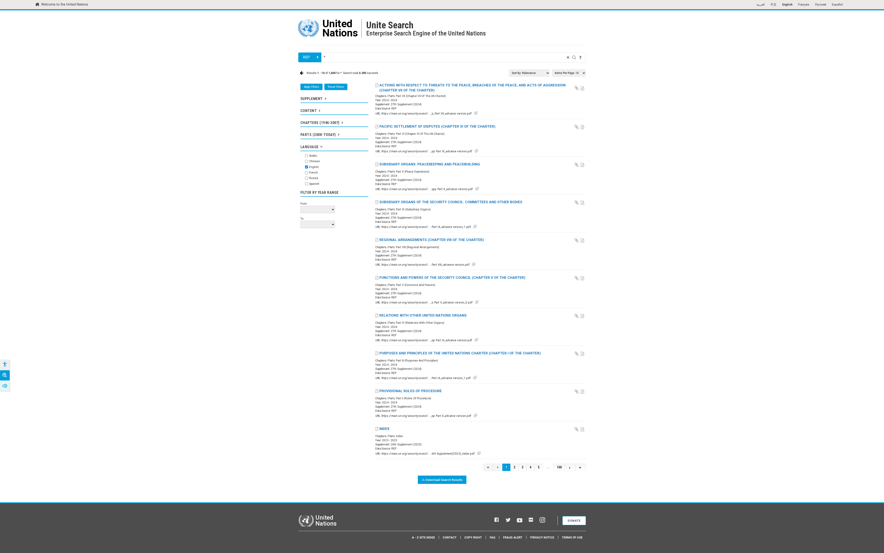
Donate (574, 520)
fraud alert (512, 537)
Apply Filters (311, 86)
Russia (313, 178)
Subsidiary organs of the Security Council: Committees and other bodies (450, 202)
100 (559, 467)
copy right (473, 537)
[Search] (574, 57)
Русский (820, 4)
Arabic (313, 155)
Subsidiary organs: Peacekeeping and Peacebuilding (429, 164)
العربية (760, 4)
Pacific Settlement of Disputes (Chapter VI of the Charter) (437, 126)
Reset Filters (336, 86)
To (301, 218)
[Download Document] (577, 88)
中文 (773, 4)
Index (384, 429)
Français (803, 4)
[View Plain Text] (583, 88)
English (787, 4)
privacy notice (542, 537)
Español (837, 4)
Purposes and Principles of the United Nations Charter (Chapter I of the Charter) (460, 353)
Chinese (314, 161)
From (303, 203)
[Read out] (5, 386)
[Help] (580, 57)
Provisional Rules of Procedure (410, 391)
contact (450, 537)
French (313, 172)
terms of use (572, 537)
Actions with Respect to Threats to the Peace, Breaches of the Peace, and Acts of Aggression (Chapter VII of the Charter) (472, 88)
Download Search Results (444, 480)
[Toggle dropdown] (325, 99)
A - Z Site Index (423, 537)
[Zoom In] (5, 375)
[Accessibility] (4, 364)
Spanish (314, 183)
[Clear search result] (568, 57)
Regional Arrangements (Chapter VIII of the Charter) (431, 240)
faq (492, 537)
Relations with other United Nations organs (423, 315)
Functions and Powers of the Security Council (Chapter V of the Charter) (452, 278)
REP (306, 57)
